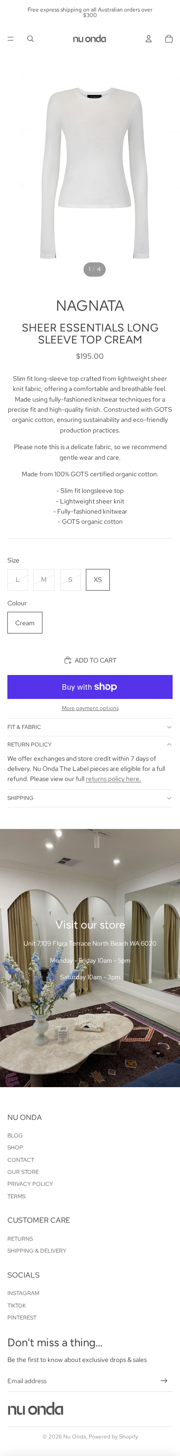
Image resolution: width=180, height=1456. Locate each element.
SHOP (15, 1147)
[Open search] (30, 39)
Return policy (29, 744)
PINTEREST (21, 1317)
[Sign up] (164, 1381)
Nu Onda (74, 1436)
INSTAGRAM (23, 1293)
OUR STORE (23, 1172)
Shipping (20, 798)
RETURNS (20, 1239)
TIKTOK (16, 1305)
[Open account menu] (148, 39)
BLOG (15, 1135)
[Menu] (10, 38)
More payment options (90, 708)
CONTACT (20, 1160)
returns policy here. (113, 779)
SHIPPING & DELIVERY (36, 1251)
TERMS (16, 1196)
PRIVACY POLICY (30, 1184)
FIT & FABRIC (24, 727)
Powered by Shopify (113, 1436)
